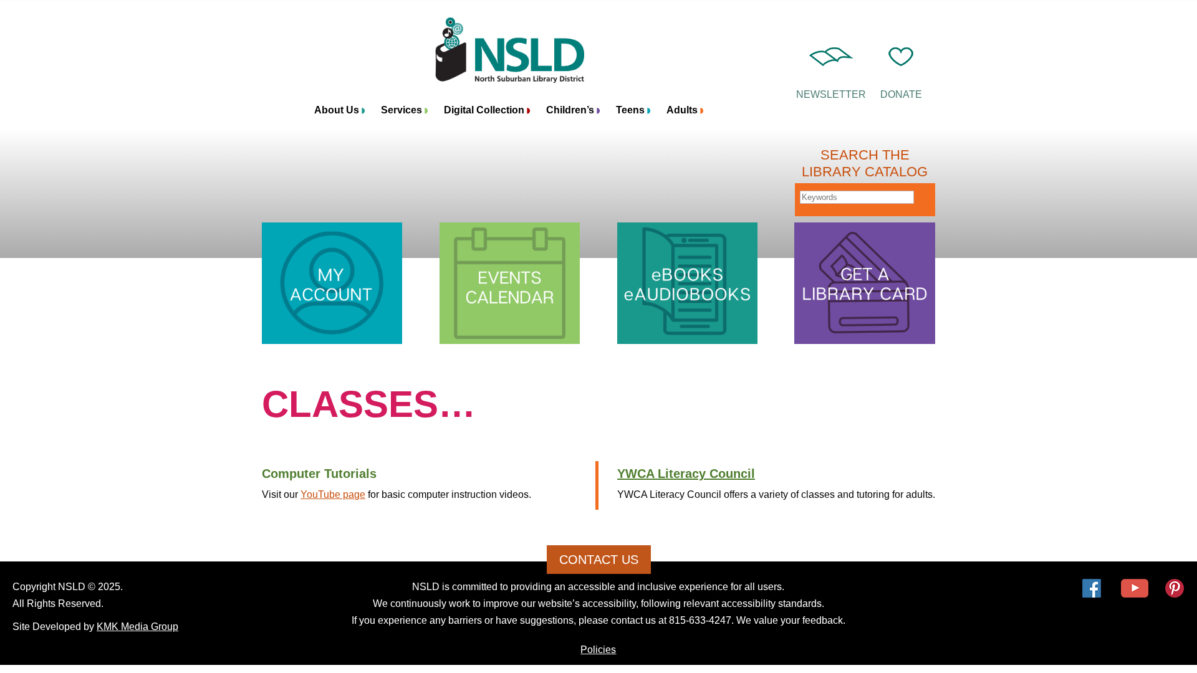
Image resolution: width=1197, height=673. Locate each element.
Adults (682, 110)
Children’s (570, 110)
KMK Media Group (137, 626)
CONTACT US (598, 559)
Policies (598, 649)
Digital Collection (484, 110)
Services (401, 110)
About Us (336, 110)
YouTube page (332, 494)
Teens (630, 110)
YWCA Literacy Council (686, 473)
